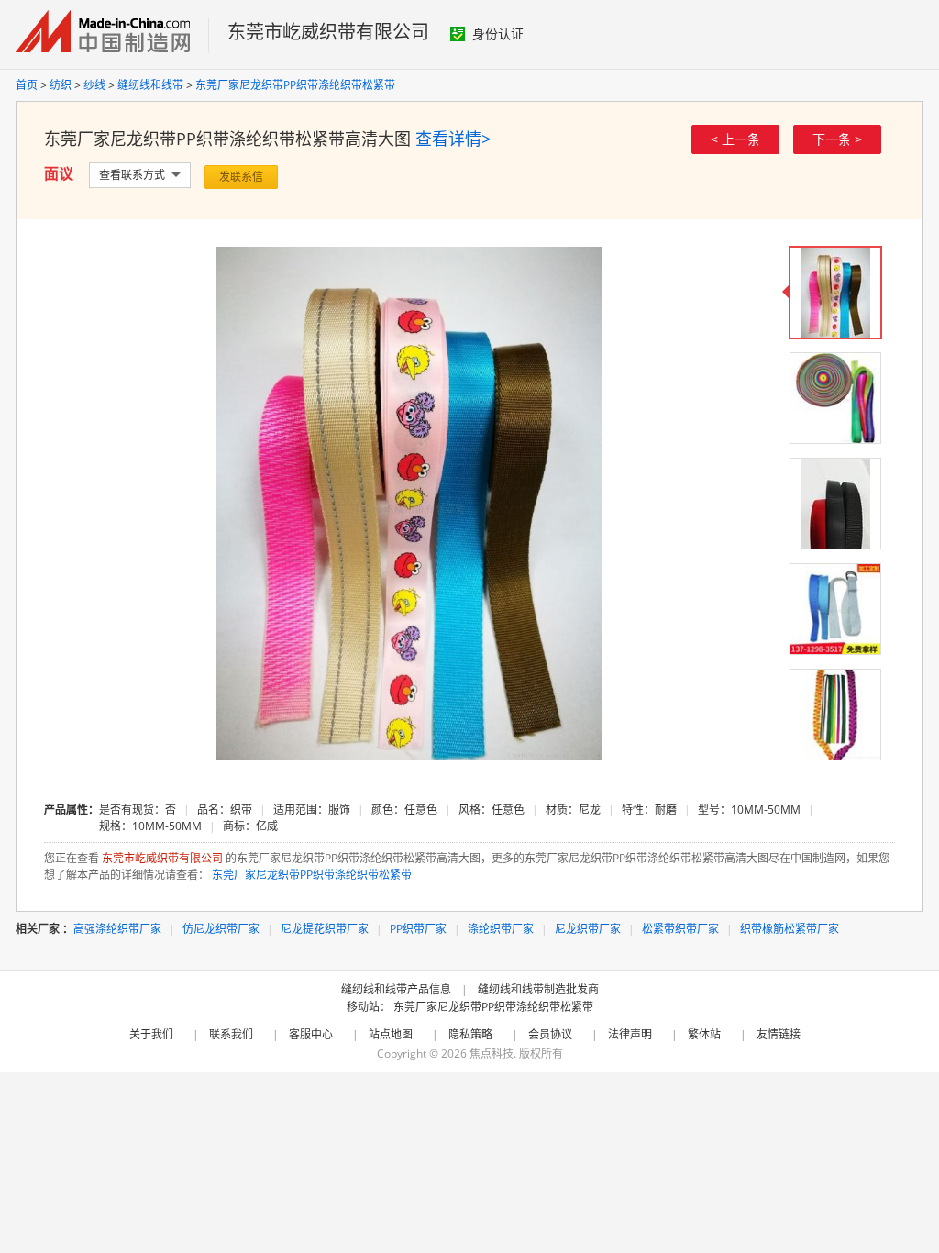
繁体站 (704, 1034)
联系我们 (231, 1034)
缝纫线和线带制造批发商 (538, 989)
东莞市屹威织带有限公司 (328, 31)
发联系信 (241, 176)
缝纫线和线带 (150, 85)
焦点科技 (492, 1053)
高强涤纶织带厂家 (117, 929)
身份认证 (498, 33)
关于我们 (151, 1034)
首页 (27, 85)
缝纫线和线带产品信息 (396, 989)
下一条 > (837, 139)
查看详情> (453, 139)
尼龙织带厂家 (588, 929)
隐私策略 (470, 1034)
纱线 (94, 85)
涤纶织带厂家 (501, 929)
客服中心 (311, 1034)
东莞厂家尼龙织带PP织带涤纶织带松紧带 (295, 85)
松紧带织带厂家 (680, 929)
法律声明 (630, 1034)
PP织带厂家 (418, 929)
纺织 (61, 85)
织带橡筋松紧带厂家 (789, 929)
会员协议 (550, 1034)
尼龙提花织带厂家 (325, 929)
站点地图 (391, 1034)
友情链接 (779, 1034)
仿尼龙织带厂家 (221, 929)
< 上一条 (735, 139)
